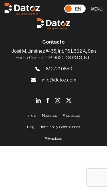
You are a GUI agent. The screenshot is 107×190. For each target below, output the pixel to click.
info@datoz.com (59, 79)
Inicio (31, 115)
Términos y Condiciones (60, 126)
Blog (31, 126)
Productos (71, 115)
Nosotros (49, 115)
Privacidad (53, 138)
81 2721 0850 (59, 68)
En (78, 8)
